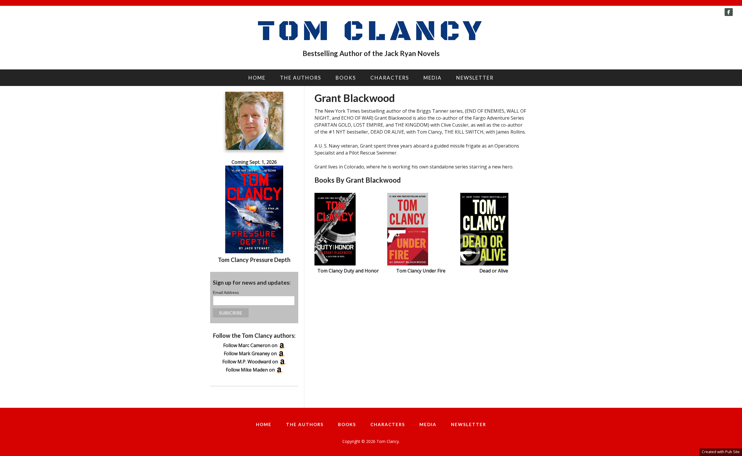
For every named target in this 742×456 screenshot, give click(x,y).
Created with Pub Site (721, 451)
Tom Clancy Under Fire (420, 271)
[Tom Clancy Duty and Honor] (335, 264)
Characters (389, 78)
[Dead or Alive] (484, 264)
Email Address (226, 292)
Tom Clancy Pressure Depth (254, 259)
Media (432, 78)
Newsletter (475, 78)
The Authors (300, 78)
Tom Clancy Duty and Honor (348, 271)
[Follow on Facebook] (729, 12)
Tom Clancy (371, 32)
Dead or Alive (493, 271)
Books (346, 78)
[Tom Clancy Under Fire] (407, 264)
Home (256, 78)
